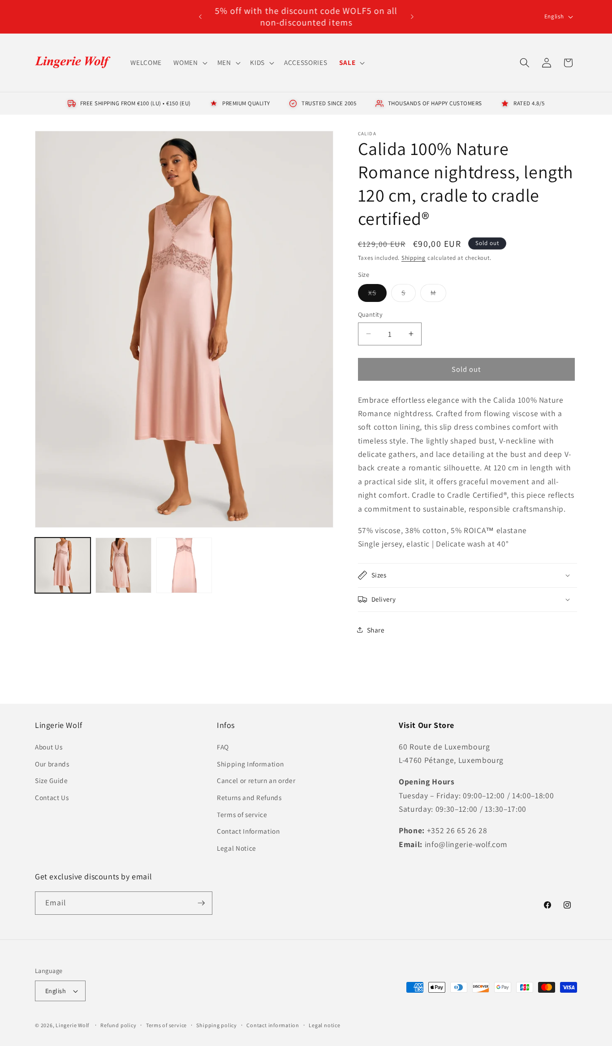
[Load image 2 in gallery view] (123, 565)
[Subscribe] (201, 903)
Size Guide (51, 780)
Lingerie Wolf (72, 1025)
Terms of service (242, 814)
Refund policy (118, 1025)
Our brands (52, 763)
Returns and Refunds (249, 797)
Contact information (272, 1025)
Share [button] (376, 629)
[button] (189, 62)
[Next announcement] (412, 16)
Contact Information (248, 830)
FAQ (223, 746)
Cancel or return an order (256, 780)
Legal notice (324, 1025)
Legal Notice (236, 848)
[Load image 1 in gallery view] (63, 565)
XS (377, 294)
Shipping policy (216, 1025)
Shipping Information (250, 763)
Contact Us (52, 797)
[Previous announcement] (200, 16)
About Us (48, 746)
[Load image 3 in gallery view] (184, 565)
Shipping (413, 258)
